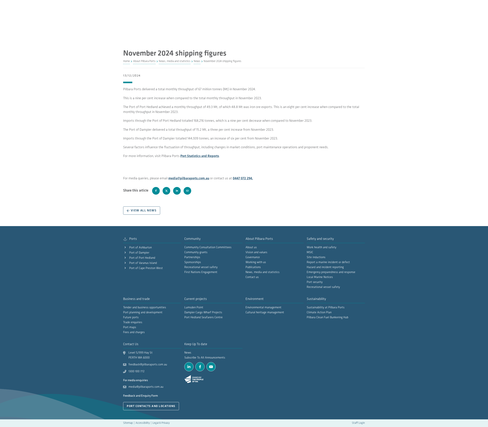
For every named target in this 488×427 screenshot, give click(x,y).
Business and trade (136, 299)
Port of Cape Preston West (146, 268)
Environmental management (263, 307)
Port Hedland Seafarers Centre (203, 317)
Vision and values (256, 252)
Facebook (156, 191)
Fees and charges (134, 332)
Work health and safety (321, 247)
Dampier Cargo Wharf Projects (203, 312)
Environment (255, 299)
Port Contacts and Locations (151, 406)
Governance (253, 257)
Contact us (252, 277)
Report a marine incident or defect (328, 262)
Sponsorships (192, 262)
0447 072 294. (243, 178)
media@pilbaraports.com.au (188, 178)
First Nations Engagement (200, 272)
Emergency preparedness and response (331, 272)
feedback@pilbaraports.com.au (147, 364)
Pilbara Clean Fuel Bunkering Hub (327, 317)
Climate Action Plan (319, 312)
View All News (144, 210)
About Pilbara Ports (259, 239)
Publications (253, 267)
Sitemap (128, 423)
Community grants (195, 252)
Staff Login (358, 423)
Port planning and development (142, 312)
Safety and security (320, 239)
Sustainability (316, 299)
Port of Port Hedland (142, 257)
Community (192, 239)
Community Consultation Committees (207, 247)
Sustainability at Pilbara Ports (325, 307)
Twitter (166, 191)
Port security (315, 282)
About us (251, 247)
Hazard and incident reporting (325, 267)
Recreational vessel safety (323, 287)
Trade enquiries (132, 322)
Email (187, 191)
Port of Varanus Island (143, 263)
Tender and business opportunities (144, 307)
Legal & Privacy (161, 423)
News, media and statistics (262, 272)
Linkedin (177, 191)
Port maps (129, 327)
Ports (133, 239)
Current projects (195, 299)
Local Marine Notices (320, 277)
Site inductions (316, 257)
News (187, 352)
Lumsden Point (193, 307)
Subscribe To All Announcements (204, 357)
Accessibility (143, 423)
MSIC (310, 252)
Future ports (131, 317)
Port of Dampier (139, 252)
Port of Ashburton (140, 247)
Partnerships (192, 257)
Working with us (256, 262)
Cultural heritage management (265, 312)
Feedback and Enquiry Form (140, 395)
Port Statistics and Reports (199, 156)
